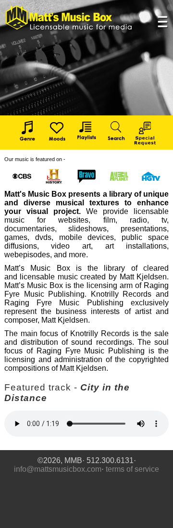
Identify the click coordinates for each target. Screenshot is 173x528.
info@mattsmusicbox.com (57, 469)
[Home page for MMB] (69, 18)
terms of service (132, 469)
